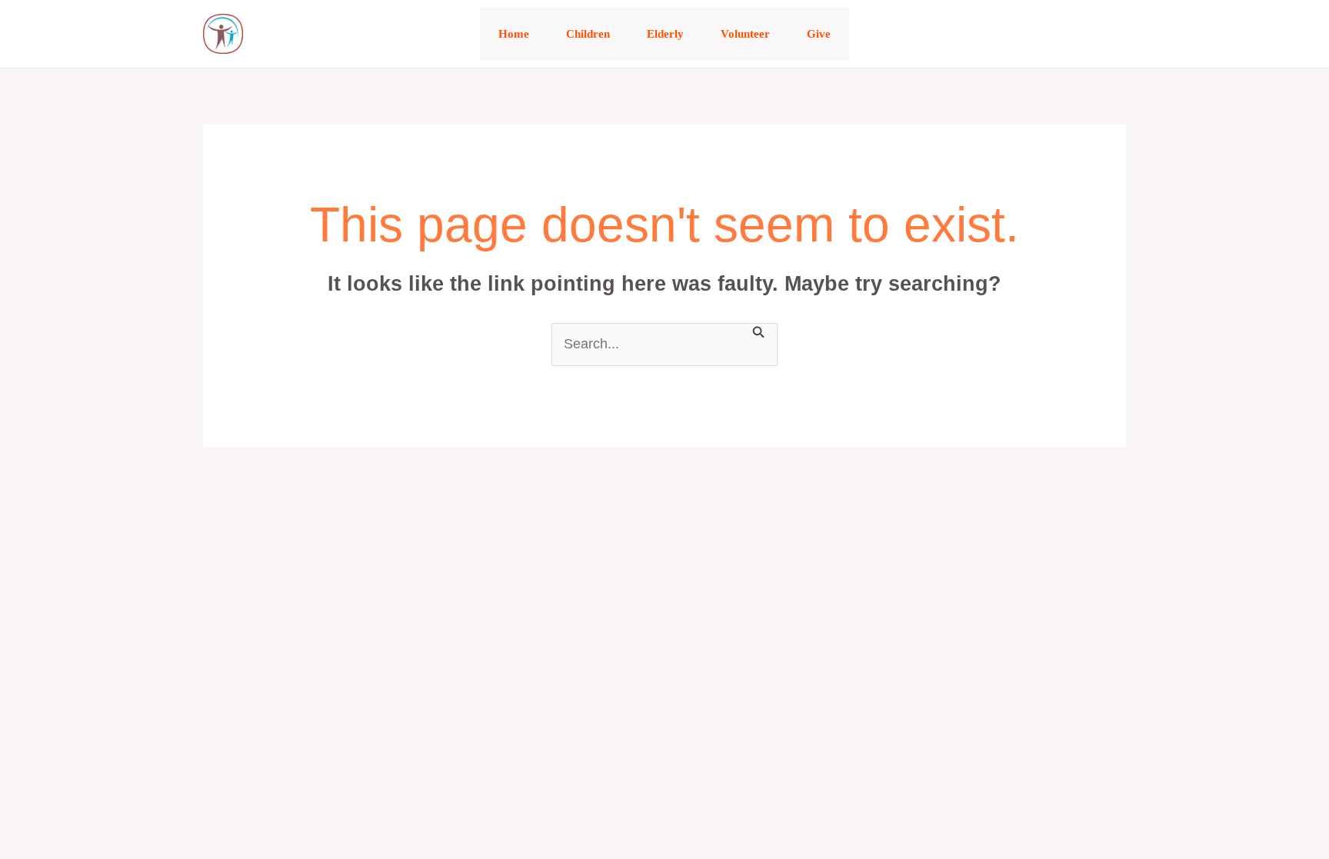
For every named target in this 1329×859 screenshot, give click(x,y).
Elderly (665, 34)
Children (588, 34)
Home (513, 34)
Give (819, 34)
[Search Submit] (759, 331)
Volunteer (745, 34)
